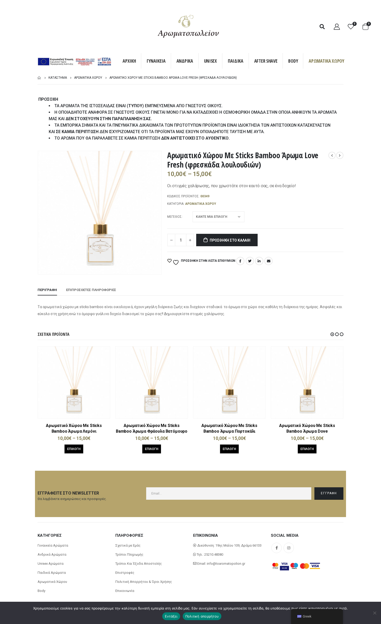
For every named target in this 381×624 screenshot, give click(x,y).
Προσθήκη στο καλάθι (230, 240)
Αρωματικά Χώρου (52, 582)
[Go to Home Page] (39, 78)
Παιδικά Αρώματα (52, 573)
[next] (339, 155)
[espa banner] (74, 62)
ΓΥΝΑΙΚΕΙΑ (156, 61)
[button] (332, 334)
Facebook (240, 261)
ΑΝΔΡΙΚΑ (185, 61)
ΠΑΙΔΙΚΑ (235, 61)
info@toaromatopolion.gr (226, 563)
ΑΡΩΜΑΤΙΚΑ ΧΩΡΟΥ (326, 61)
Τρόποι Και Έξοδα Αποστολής (138, 563)
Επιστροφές (124, 573)
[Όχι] (374, 612)
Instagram (289, 548)
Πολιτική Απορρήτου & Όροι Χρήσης (143, 582)
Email (268, 261)
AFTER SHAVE (266, 61)
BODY (293, 61)
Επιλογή (74, 449)
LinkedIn (259, 261)
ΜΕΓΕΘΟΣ (174, 217)
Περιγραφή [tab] (47, 290)
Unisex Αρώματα (51, 563)
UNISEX (210, 61)
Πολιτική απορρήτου (202, 616)
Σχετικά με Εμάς (127, 545)
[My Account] (336, 26)
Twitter (250, 261)
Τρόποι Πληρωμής (129, 554)
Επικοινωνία (124, 591)
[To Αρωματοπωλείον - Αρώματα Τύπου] (188, 26)
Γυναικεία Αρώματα (53, 545)
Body (41, 591)
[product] (74, 382)
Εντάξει (171, 616)
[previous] (332, 155)
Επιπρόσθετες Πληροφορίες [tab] (91, 290)
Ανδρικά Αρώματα (52, 554)
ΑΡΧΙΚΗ (129, 61)
